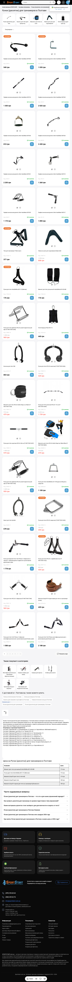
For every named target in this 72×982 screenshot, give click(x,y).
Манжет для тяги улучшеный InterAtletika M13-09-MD (52, 289)
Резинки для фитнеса (31, 940)
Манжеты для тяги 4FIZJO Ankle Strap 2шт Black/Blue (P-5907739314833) (53, 444)
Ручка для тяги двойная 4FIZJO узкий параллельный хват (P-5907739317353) (18, 482)
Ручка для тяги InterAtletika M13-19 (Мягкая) (15, 289)
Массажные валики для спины (34, 933)
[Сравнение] (45, 979)
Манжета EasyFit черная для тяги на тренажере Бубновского (21, 783)
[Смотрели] (36, 979)
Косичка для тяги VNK (9, 366)
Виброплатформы (30, 935)
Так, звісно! (58, 9)
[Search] (50, 2)
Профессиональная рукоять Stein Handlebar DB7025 (17, 212)
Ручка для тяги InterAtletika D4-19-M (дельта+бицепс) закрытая (52, 482)
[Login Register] (63, 2)
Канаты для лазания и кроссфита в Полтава (16, 699)
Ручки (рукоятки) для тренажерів (12, 704)
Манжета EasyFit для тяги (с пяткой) (14, 776)
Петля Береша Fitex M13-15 (45, 327)
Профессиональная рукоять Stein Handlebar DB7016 (17, 97)
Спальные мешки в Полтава (32, 697)
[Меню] (4, 2)
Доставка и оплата (54, 935)
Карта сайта (5, 928)
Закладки (51, 928)
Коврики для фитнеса (31, 946)
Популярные (9, 29)
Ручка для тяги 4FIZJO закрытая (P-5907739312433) (52, 520)
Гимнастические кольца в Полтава (42, 699)
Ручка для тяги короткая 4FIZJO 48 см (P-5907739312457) (19, 443)
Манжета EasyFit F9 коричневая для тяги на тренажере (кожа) (53, 599)
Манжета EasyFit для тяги (11, 780)
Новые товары (6, 940)
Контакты (51, 933)
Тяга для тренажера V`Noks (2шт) (12, 251)
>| (20, 654)
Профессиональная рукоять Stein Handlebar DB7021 (17, 174)
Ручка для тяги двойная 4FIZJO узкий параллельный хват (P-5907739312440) (18, 328)
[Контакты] (59, 2)
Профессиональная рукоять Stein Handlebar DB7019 (52, 174)
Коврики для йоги (30, 944)
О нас (3, 935)
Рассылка (51, 930)
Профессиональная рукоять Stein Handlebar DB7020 (52, 97)
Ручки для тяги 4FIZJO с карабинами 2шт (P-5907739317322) (50, 559)
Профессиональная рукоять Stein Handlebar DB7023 (52, 135)
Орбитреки (28, 928)
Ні (64, 9)
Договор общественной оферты (11, 930)
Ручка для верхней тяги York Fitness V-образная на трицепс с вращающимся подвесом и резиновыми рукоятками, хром (17, 560)
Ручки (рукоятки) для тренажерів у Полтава (37, 704)
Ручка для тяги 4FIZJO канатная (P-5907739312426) (51, 366)
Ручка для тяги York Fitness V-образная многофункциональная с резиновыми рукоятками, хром (19, 637)
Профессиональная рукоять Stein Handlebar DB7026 (17, 135)
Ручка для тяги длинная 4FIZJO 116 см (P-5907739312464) (49, 405)
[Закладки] (40, 979)
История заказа (53, 926)
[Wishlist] (20, 54)
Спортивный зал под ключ (32, 924)
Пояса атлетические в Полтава (12, 697)
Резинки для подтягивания (33, 942)
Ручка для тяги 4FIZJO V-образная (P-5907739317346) (18, 598)
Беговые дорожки (30, 926)
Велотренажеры (30, 930)
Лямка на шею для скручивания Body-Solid (49, 251)
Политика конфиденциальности (11, 924)
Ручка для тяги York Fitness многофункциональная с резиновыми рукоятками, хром (52, 637)
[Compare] (17, 54)
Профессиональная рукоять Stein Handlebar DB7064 (17, 58)
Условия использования (9, 933)
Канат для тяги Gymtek (10, 520)
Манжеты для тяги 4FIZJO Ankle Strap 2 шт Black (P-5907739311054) (17, 405)
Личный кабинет (53, 924)
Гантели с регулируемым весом (34, 937)
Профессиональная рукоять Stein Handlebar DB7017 (52, 212)
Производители (6, 926)
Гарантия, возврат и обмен (56, 937)
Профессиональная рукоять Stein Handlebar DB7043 (52, 58)
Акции (4, 937)
